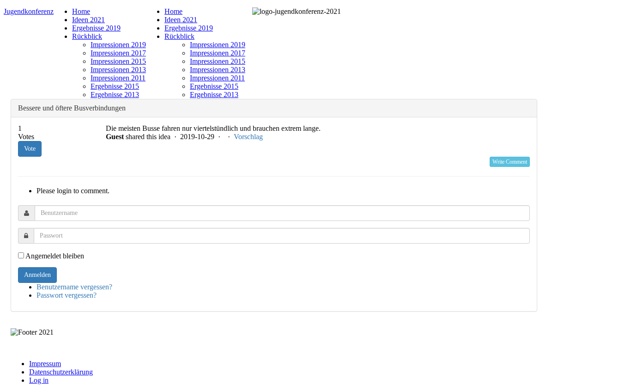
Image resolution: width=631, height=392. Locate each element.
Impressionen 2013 (118, 70)
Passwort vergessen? (66, 295)
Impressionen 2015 (118, 61)
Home (81, 11)
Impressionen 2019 (118, 45)
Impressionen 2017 (118, 53)
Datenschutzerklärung (61, 372)
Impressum (45, 364)
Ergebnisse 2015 (115, 86)
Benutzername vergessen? (74, 287)
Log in (39, 380)
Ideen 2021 (88, 20)
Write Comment (509, 162)
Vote (30, 148)
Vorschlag (248, 137)
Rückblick (87, 36)
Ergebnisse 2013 (115, 94)
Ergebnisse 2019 (96, 28)
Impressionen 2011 (118, 78)
